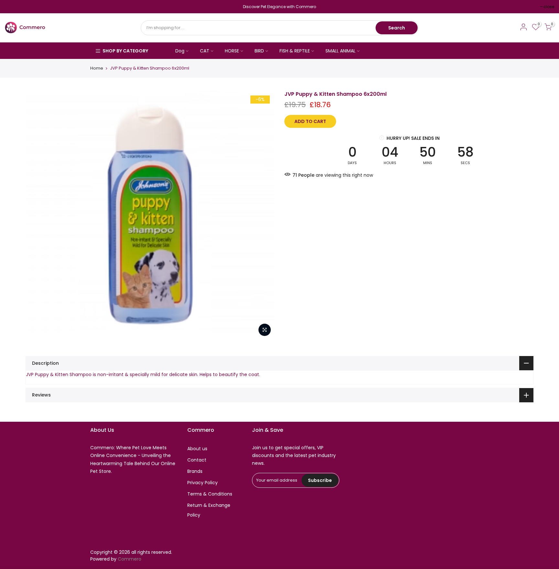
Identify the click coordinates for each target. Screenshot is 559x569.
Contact (196, 460)
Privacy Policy (202, 482)
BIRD (259, 51)
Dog (179, 51)
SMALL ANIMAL (340, 51)
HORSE (232, 51)
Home (96, 68)
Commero (129, 559)
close (13, 6)
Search (396, 28)
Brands (195, 471)
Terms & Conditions (209, 494)
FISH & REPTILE (295, 51)
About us (197, 448)
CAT (204, 51)
